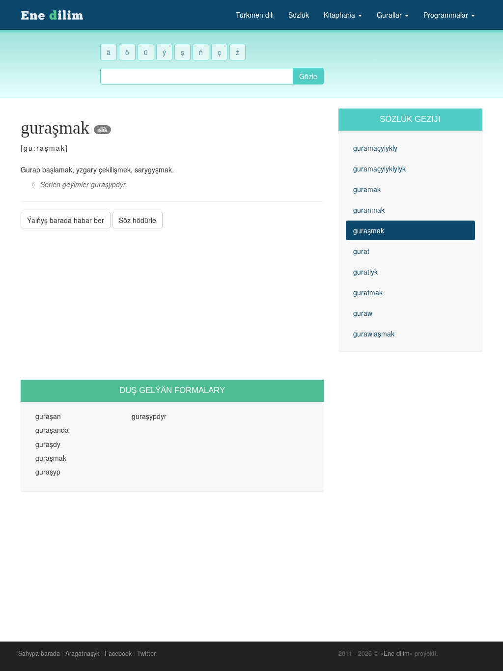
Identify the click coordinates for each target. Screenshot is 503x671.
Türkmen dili (255, 15)
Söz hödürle (137, 220)
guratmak (368, 292)
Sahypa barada (39, 653)
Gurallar (390, 15)
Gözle (308, 76)
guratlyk (365, 272)
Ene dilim (396, 653)
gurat (361, 251)
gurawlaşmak (373, 333)
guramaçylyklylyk (379, 168)
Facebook (118, 653)
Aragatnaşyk (82, 653)
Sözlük (298, 15)
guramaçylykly (375, 148)
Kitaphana (340, 15)
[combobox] (196, 76)
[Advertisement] (172, 304)
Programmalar (446, 15)
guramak (367, 189)
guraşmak (368, 230)
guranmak (369, 210)
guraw (362, 313)
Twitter (146, 653)
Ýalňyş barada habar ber (65, 220)
